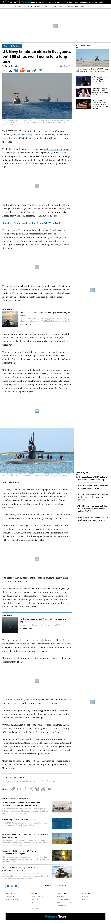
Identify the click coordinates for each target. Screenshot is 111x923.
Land (51, 2)
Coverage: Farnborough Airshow (35, 6)
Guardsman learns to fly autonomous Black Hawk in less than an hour (25, 835)
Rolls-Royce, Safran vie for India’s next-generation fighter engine (93, 518)
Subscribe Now (37, 896)
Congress (93, 2)
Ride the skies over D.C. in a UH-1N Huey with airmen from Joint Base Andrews (92, 70)
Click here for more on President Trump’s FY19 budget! (31, 223)
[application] (92, 58)
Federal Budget (12, 46)
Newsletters (35, 899)
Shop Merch (35, 908)
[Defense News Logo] (29, 2)
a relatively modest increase (57, 149)
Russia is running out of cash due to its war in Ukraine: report (93, 487)
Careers (85, 899)
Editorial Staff (62, 905)
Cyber (69, 2)
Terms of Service (12, 899)
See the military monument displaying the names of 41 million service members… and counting (100, 104)
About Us (85, 896)
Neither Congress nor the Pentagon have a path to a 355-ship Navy (45, 620)
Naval (57, 2)
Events (33, 902)
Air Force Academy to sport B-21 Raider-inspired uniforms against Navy (99, 80)
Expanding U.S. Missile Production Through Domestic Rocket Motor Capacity (100, 91)
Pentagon (84, 2)
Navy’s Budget (27, 134)
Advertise (60, 896)
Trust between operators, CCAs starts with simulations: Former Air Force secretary (21, 804)
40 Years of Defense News (84, 6)
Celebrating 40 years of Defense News (19, 819)
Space (63, 2)
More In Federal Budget (14, 798)
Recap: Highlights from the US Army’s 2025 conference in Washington (21, 852)
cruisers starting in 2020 (41, 337)
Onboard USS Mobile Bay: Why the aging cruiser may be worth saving (45, 314)
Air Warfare (43, 2)
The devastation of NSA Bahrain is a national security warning (92, 478)
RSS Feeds (35, 905)
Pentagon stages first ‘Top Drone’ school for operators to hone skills (21, 869)
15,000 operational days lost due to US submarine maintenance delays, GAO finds (92, 508)
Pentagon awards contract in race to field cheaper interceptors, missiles (93, 497)
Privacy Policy (11, 896)
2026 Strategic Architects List (61, 6)
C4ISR (76, 2)
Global (101, 2)
